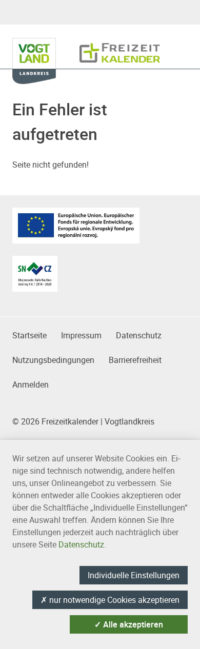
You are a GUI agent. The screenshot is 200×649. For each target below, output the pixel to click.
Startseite (29, 335)
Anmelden (30, 384)
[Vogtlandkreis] (40, 48)
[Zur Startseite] (119, 47)
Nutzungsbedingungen (53, 360)
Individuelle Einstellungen (133, 575)
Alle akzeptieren (128, 624)
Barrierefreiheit (135, 360)
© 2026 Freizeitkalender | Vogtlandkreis (83, 421)
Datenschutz (139, 335)
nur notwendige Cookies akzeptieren (110, 599)
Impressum (81, 335)
